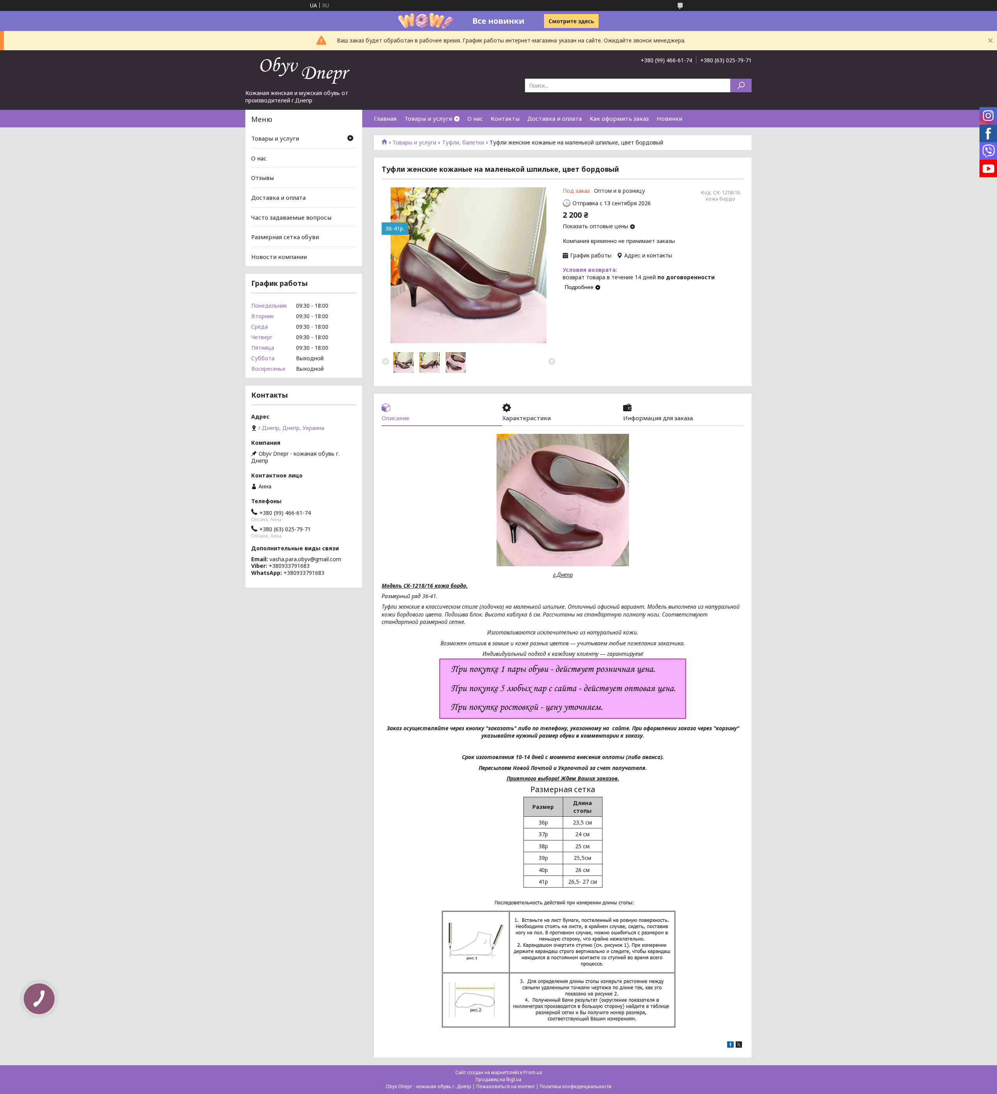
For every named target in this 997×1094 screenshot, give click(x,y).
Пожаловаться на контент (505, 1086)
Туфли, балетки (463, 142)
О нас (475, 118)
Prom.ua (532, 1072)
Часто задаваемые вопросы (291, 217)
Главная (385, 118)
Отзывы (262, 177)
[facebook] (730, 1045)
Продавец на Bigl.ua (498, 1079)
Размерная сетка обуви (285, 237)
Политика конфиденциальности (575, 1086)
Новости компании (279, 257)
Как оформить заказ (619, 118)
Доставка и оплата (554, 118)
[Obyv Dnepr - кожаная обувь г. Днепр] (304, 69)
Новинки (669, 118)
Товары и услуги (428, 118)
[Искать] (741, 85)
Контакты (505, 118)
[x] (739, 1045)
